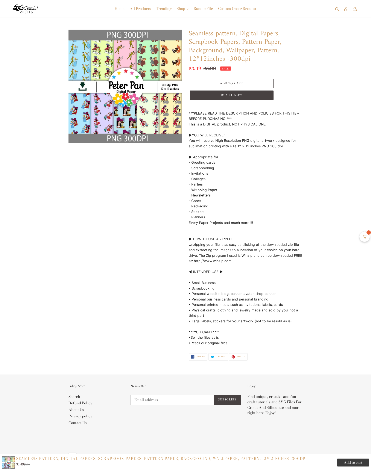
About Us (76, 409)
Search (74, 396)
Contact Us (77, 423)
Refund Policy (80, 403)
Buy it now (231, 95)
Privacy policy (80, 416)
